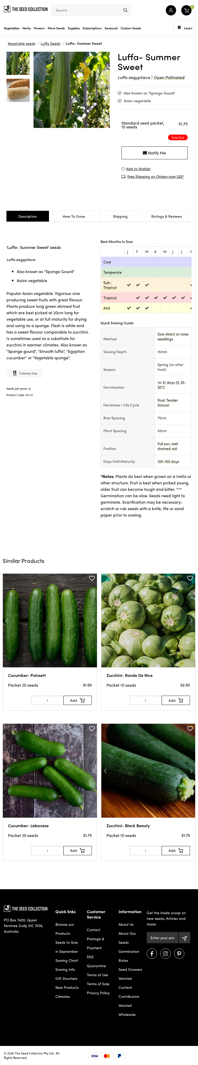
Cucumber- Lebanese (28, 825)
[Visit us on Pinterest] (179, 953)
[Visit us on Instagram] (165, 953)
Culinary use (28, 373)
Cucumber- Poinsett (27, 675)
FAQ (90, 956)
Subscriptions (92, 28)
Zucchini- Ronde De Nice (129, 675)
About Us (126, 924)
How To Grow (74, 216)
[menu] (125, 10)
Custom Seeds (131, 28)
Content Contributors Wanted (129, 996)
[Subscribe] (184, 937)
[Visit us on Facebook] (152, 953)
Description (27, 216)
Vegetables (11, 28)
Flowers (39, 28)
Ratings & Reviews (166, 216)
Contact (93, 929)
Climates (62, 996)
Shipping (120, 216)
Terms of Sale (98, 983)
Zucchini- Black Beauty (128, 825)
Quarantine (96, 965)
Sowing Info (65, 969)
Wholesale (127, 1014)
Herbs (26, 28)
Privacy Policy (98, 992)
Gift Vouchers (66, 978)
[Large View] (18, 63)
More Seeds (56, 28)
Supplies (74, 28)
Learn (188, 28)
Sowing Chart (66, 960)
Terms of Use (97, 974)
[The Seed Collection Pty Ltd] (26, 8)
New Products (67, 987)
